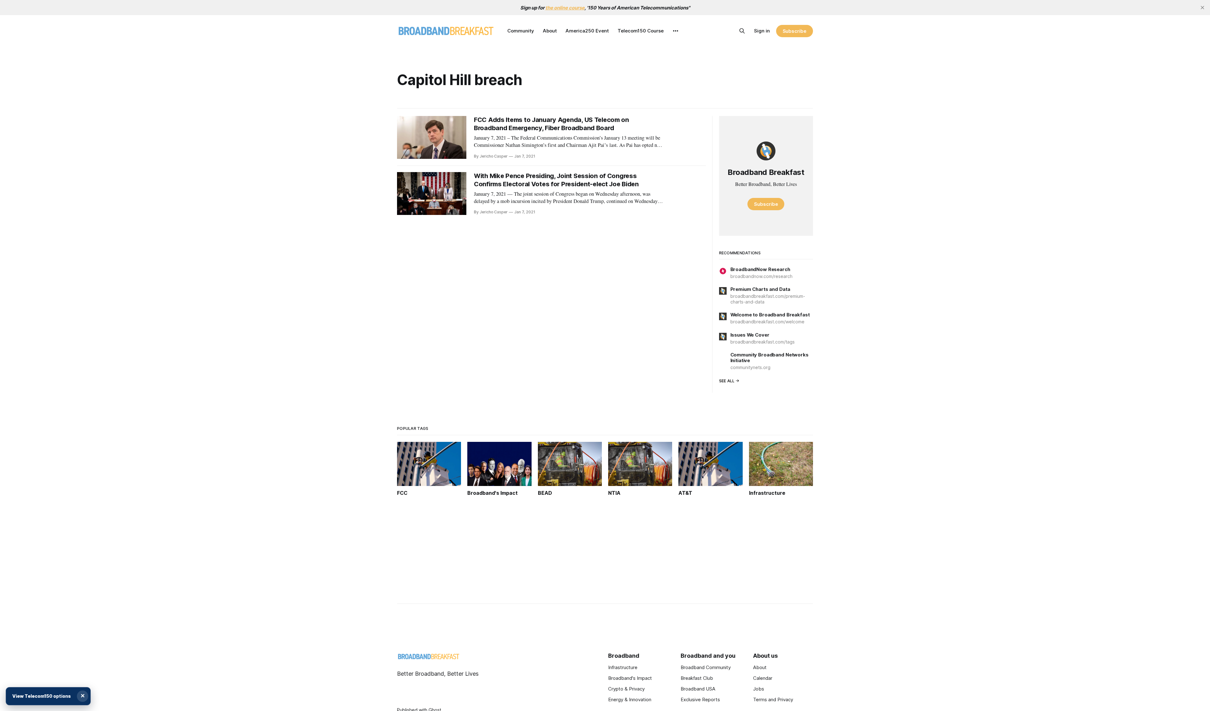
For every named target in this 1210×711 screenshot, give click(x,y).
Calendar (762, 678)
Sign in (762, 31)
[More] (676, 31)
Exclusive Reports (700, 699)
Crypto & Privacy (626, 689)
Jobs (758, 689)
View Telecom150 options (41, 696)
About (550, 31)
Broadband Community (706, 667)
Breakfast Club (697, 678)
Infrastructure (622, 667)
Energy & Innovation (629, 699)
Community (520, 31)
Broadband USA (698, 689)
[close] (1202, 8)
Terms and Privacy (773, 699)
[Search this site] (742, 31)
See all (727, 381)
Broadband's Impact (630, 678)
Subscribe (794, 31)
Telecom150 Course (641, 31)
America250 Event (587, 31)
